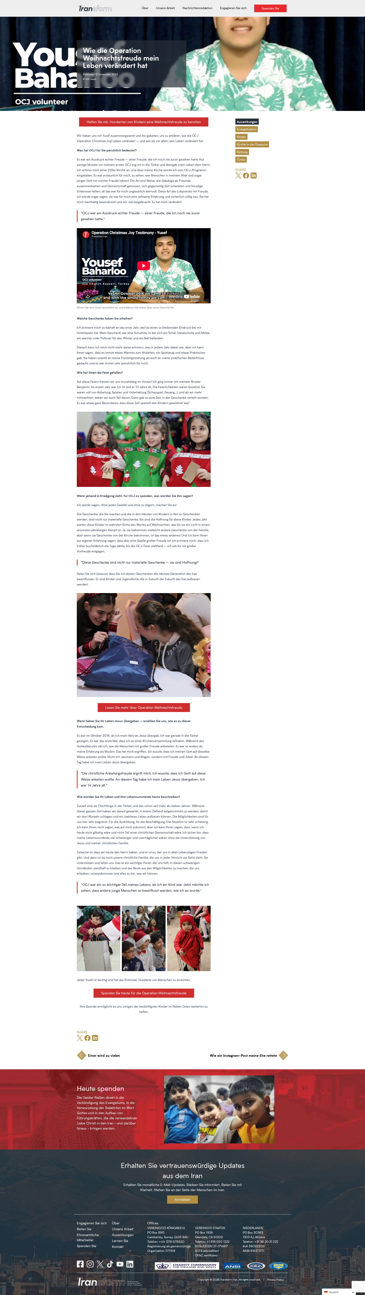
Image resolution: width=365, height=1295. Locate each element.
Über (116, 1223)
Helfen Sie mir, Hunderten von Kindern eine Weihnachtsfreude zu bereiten (144, 121)
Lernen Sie (120, 1240)
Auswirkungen (247, 121)
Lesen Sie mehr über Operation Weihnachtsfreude (143, 707)
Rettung (242, 152)
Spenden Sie (86, 1246)
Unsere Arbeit (122, 1229)
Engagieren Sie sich (92, 1223)
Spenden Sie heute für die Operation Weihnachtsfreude (143, 993)
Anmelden (182, 1199)
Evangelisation (246, 129)
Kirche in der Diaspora (252, 144)
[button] (339, 1292)
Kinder (241, 137)
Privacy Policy (275, 1279)
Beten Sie (84, 1229)
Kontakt (118, 1246)
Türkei (241, 159)
